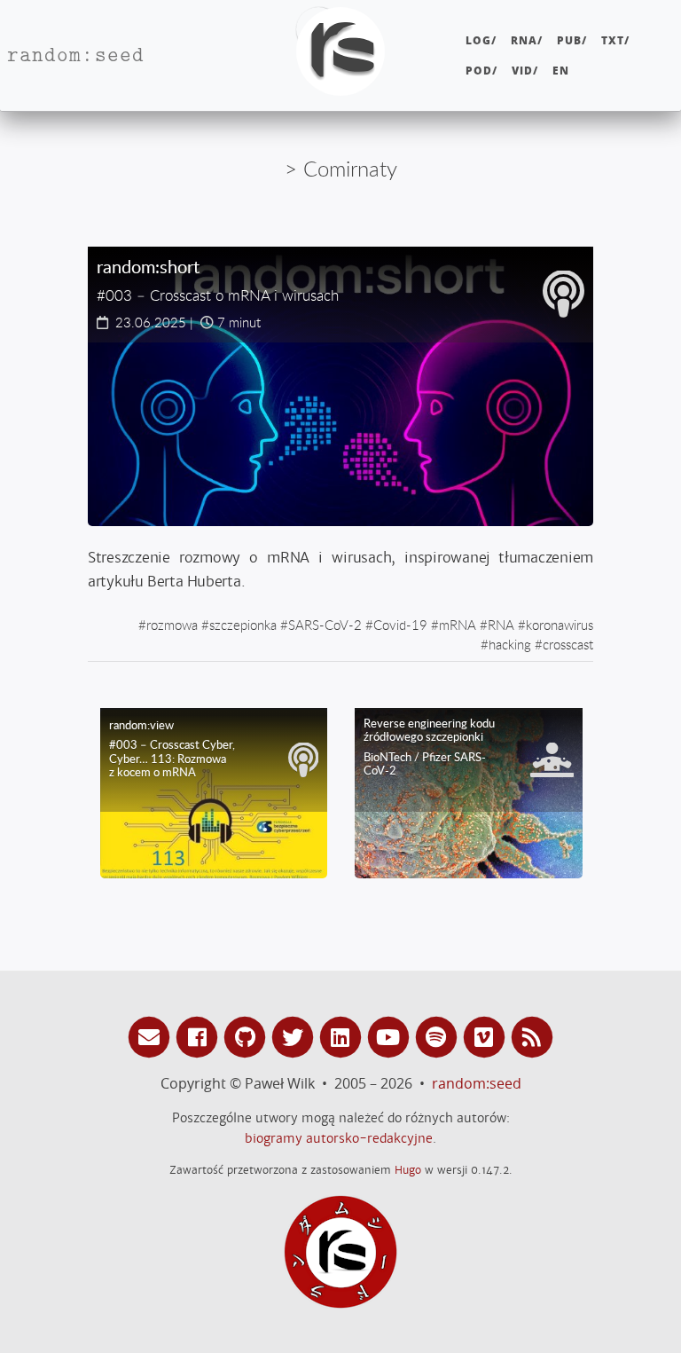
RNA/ (527, 40)
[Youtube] (391, 1036)
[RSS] (532, 1036)
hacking (510, 644)
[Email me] (152, 1036)
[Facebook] (199, 1036)
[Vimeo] (487, 1036)
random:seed (476, 1083)
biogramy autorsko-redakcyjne (339, 1138)
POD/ (481, 70)
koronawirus (559, 624)
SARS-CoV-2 (325, 624)
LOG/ (481, 40)
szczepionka (243, 624)
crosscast (568, 644)
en (560, 70)
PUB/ (572, 40)
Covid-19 (400, 624)
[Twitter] (295, 1036)
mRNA (457, 624)
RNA (501, 624)
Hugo (408, 1169)
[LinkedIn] (343, 1036)
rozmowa (172, 624)
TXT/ (615, 40)
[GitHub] (247, 1036)
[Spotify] (439, 1036)
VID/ (525, 70)
